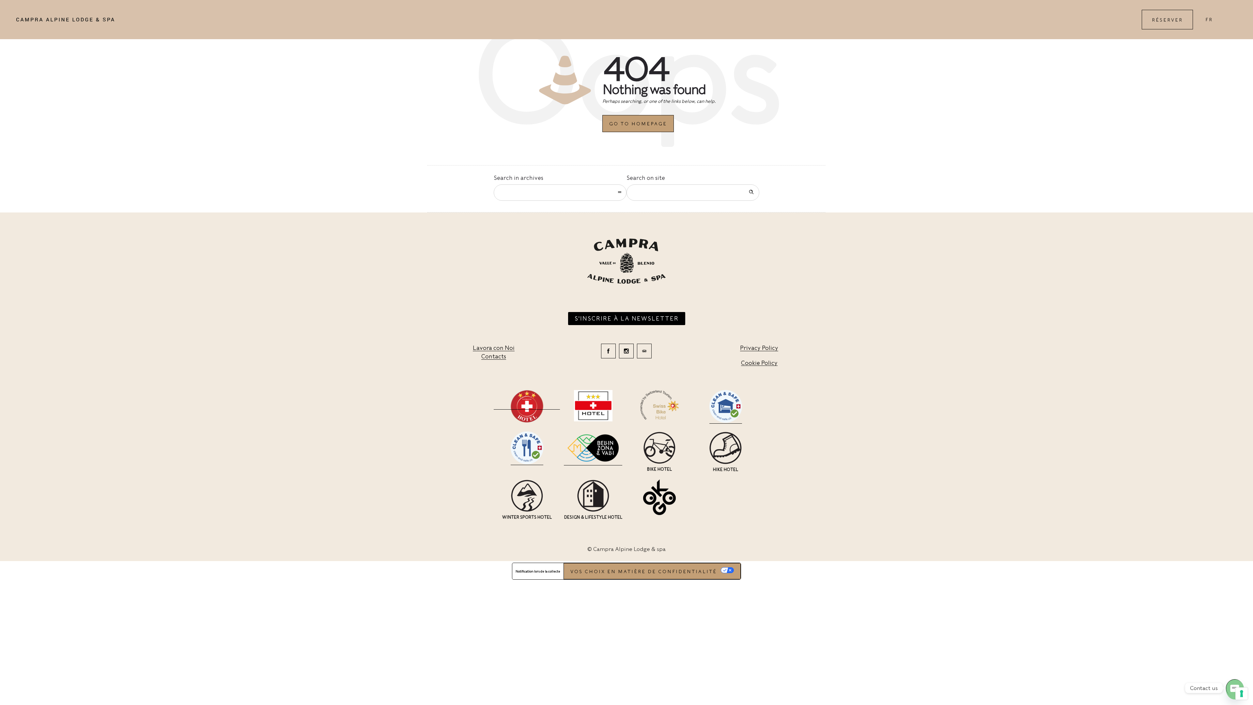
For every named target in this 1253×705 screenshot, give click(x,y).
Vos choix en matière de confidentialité (643, 571)
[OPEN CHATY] (1235, 688)
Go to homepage (638, 123)
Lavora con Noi (494, 347)
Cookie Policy (759, 362)
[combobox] (560, 192)
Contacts (493, 356)
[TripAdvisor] (644, 351)
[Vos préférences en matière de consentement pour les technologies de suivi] (1241, 693)
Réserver (1167, 20)
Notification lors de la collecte (538, 571)
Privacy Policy (759, 347)
